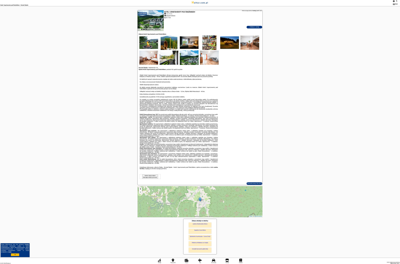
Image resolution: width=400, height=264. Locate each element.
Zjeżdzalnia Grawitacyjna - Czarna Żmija (200, 236)
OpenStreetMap (258, 216)
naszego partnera (161, 169)
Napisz (398, 263)
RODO (9, 252)
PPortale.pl (8, 263)
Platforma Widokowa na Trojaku (200, 242)
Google (27, 244)
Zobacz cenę (254, 27)
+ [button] (140, 189)
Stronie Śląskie (142, 13)
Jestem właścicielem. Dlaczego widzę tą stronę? (150, 176)
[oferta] (141, 29)
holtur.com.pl (200, 3)
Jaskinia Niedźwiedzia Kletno (200, 224)
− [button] (140, 192)
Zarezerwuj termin (254, 183)
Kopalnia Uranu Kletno (200, 230)
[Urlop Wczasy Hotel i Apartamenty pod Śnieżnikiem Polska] (149, 42)
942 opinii (174, 69)
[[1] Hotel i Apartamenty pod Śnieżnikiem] (151, 20)
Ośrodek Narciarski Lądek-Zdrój (200, 249)
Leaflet (250, 216)
